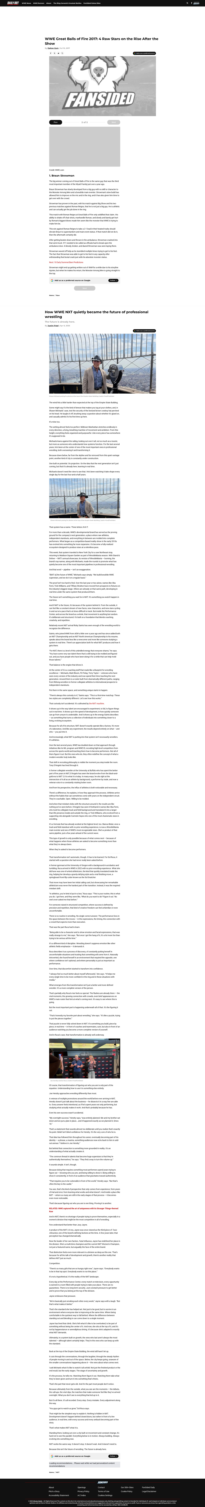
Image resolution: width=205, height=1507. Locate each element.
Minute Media (37, 1501)
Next (114, 122)
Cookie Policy (126, 1491)
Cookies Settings (105, 1495)
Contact (101, 1487)
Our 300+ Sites (127, 1487)
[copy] (62, 53)
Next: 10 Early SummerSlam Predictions (66, 262)
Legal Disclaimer (149, 1491)
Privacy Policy (83, 1491)
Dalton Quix (53, 48)
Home (51, 295)
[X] (187, 3)
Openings (82, 1487)
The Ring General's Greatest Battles (67, 3)
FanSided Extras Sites (92, 3)
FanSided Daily (148, 1487)
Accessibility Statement (59, 1495)
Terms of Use (103, 1491)
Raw (58, 295)
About (48, 3)
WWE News (26, 3)
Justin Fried (53, 326)
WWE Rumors (38, 3)
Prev (56, 122)
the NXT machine (96, 703)
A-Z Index (82, 1495)
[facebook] (191, 3)
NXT (57, 1472)
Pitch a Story (54, 1491)
